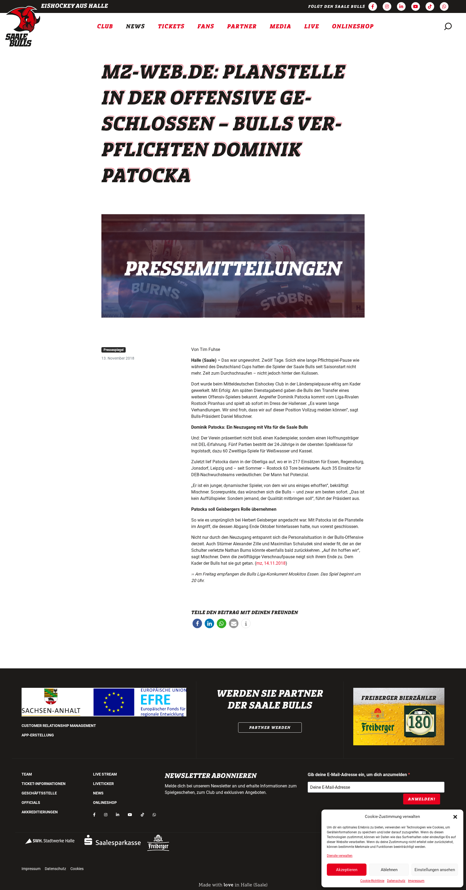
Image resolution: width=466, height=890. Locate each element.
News (135, 26)
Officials (31, 802)
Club (105, 26)
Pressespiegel (114, 350)
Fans (205, 26)
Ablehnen (389, 869)
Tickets (171, 26)
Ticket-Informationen (44, 783)
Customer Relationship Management (59, 725)
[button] (455, 816)
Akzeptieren (346, 869)
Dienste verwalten (339, 856)
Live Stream (105, 774)
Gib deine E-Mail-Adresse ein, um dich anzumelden (358, 774)
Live (311, 26)
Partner (242, 26)
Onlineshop (353, 26)
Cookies (77, 869)
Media (280, 26)
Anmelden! (421, 799)
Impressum (416, 881)
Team (27, 774)
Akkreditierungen (40, 812)
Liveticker (103, 783)
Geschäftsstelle (39, 793)
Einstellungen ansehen (434, 869)
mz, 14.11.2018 (271, 563)
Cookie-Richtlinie (372, 881)
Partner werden (270, 727)
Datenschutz (396, 881)
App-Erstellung (38, 735)
